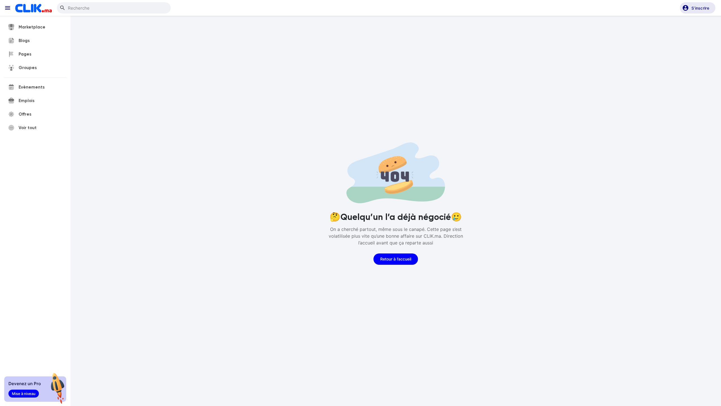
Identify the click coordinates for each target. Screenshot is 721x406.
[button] (697, 8)
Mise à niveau (23, 393)
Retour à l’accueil (395, 259)
